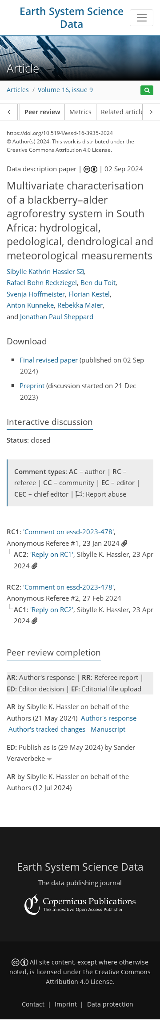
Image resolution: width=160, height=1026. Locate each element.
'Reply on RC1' (51, 554)
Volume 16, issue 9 (65, 90)
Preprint (32, 385)
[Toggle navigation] (141, 17)
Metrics (80, 112)
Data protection (110, 1004)
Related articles (124, 112)
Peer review (42, 112)
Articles (18, 90)
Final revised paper (49, 359)
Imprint (66, 1004)
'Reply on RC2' (51, 609)
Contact (33, 1004)
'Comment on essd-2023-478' (68, 531)
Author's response (108, 718)
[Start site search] (146, 90)
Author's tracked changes (46, 729)
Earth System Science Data (72, 17)
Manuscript (108, 729)
